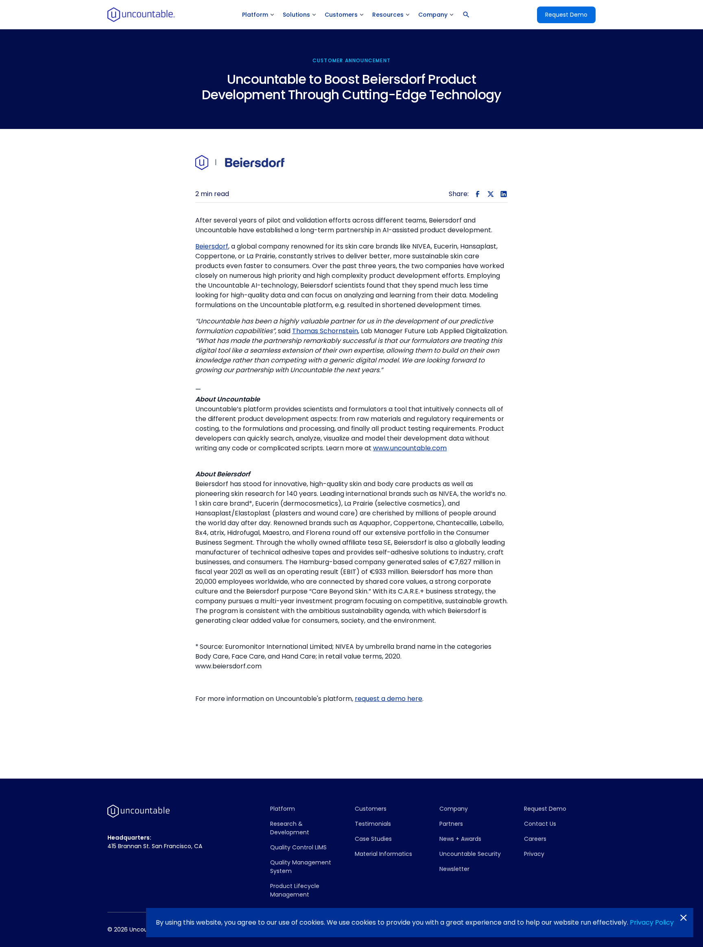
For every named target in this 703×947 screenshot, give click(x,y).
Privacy (534, 854)
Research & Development (289, 828)
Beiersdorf (211, 246)
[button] (258, 15)
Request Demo (566, 15)
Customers (370, 809)
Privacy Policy (652, 922)
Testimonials (373, 824)
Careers (535, 839)
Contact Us (540, 824)
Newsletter (454, 869)
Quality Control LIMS (298, 847)
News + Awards (460, 839)
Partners (451, 824)
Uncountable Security (470, 854)
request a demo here (388, 698)
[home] (141, 14)
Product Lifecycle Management (294, 890)
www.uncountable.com (410, 448)
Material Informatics (383, 854)
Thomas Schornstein (325, 331)
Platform (282, 809)
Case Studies (373, 839)
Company (453, 809)
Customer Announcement (351, 60)
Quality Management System (300, 866)
